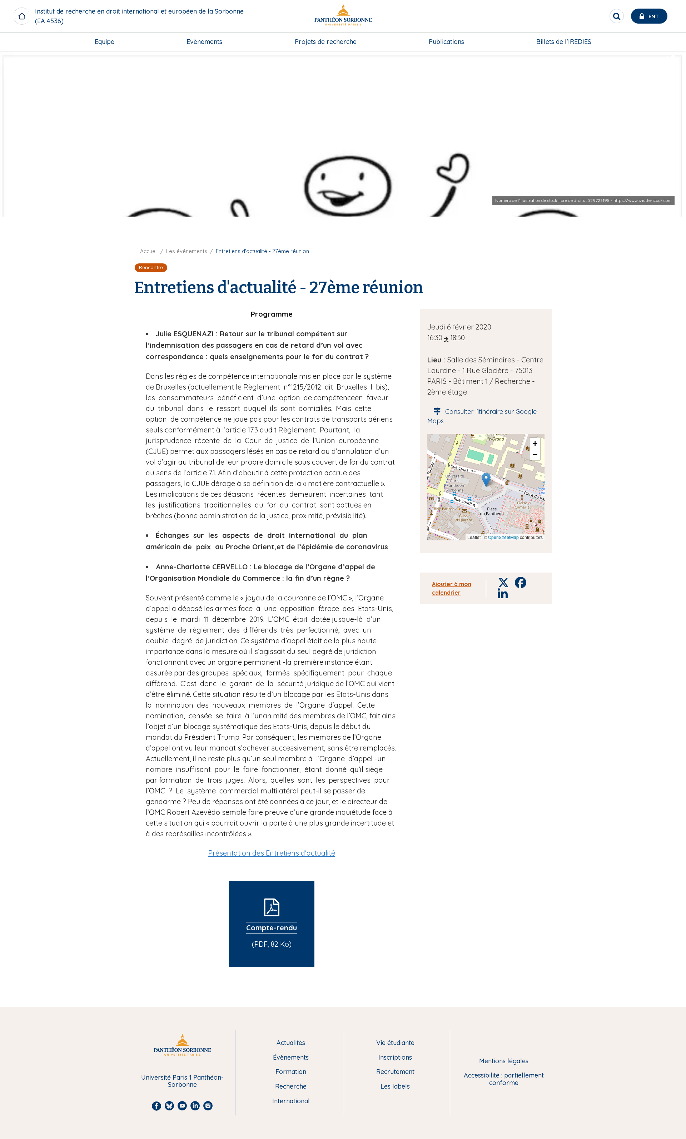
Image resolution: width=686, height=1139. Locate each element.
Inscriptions (395, 1057)
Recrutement (395, 1072)
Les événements (186, 251)
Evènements (204, 42)
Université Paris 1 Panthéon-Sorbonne (182, 1081)
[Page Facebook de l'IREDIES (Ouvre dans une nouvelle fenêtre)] (671, 88)
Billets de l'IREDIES (563, 42)
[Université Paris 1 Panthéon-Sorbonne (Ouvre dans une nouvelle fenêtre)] (343, 16)
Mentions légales (503, 1061)
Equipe (104, 42)
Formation (290, 1072)
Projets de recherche (326, 42)
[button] (486, 479)
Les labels (395, 1086)
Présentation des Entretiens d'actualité (271, 852)
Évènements (291, 1057)
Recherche (291, 1086)
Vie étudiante (395, 1043)
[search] (617, 16)
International (291, 1101)
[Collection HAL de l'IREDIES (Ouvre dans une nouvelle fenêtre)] (671, 102)
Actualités (291, 1043)
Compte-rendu (271, 927)
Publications (446, 42)
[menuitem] (104, 41)
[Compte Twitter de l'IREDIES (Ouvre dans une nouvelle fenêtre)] (671, 59)
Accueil (149, 251)
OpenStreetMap (503, 537)
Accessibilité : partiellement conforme (504, 1079)
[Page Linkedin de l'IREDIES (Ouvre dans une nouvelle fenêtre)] (671, 73)
